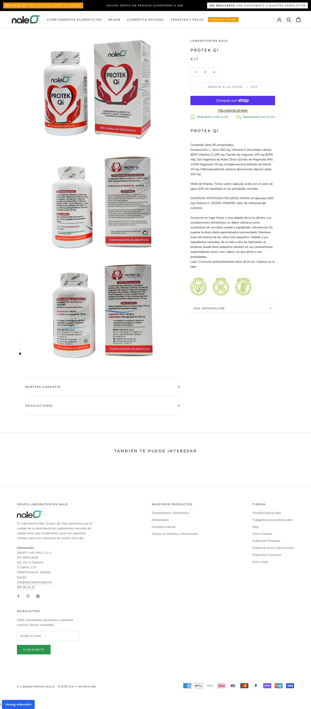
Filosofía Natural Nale (266, 513)
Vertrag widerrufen (18, 704)
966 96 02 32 (26, 587)
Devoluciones (39, 405)
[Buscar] (289, 19)
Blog (255, 527)
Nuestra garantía (43, 386)
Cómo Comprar (262, 534)
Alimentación (160, 520)
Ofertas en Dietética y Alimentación (175, 534)
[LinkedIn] (37, 596)
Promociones (223, 19)
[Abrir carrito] (298, 19)
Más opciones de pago (233, 110)
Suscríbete (33, 649)
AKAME (114, 19)
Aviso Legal (260, 562)
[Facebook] (18, 596)
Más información (209, 308)
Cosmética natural (146, 19)
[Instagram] (28, 596)
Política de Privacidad (266, 541)
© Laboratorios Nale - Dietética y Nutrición (56, 686)
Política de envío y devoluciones (273, 548)
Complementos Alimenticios (74, 19)
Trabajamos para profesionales (272, 520)
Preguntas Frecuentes (266, 555)
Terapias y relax (187, 19)
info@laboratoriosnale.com (34, 582)
